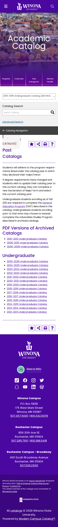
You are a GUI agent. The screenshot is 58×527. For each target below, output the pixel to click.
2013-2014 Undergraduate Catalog (27, 308)
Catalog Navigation (17, 130)
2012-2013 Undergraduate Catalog (27, 312)
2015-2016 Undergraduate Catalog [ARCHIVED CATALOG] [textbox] (27, 95)
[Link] (19, 380)
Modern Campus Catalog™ (37, 519)
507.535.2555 (29, 465)
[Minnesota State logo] (29, 500)
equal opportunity (37, 480)
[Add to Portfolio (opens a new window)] (32, 144)
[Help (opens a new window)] (52, 144)
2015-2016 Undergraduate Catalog (27, 300)
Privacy (5, 486)
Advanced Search (12, 122)
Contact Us (15, 486)
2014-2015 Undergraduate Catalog (27, 304)
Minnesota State (9, 491)
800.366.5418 (38, 441)
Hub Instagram (34, 80)
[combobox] (29, 96)
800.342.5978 (39, 416)
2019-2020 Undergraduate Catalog (27, 284)
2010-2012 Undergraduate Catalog (27, 239)
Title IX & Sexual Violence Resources (32, 483)
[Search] (52, 112)
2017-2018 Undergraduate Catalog (27, 292)
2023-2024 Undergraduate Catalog (27, 269)
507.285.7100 (19, 441)
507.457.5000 (19, 416)
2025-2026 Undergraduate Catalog (27, 261)
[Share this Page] (38, 144)
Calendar (19, 78)
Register (6, 78)
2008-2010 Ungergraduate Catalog (27, 242)
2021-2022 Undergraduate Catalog (27, 277)
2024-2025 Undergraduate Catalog (27, 265)
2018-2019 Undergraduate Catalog (27, 288)
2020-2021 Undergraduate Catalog (27, 281)
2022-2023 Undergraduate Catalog (27, 273)
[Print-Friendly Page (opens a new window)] (45, 144)
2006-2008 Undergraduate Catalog (27, 246)
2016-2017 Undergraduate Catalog (27, 296)
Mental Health (50, 80)
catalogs (16, 510)
